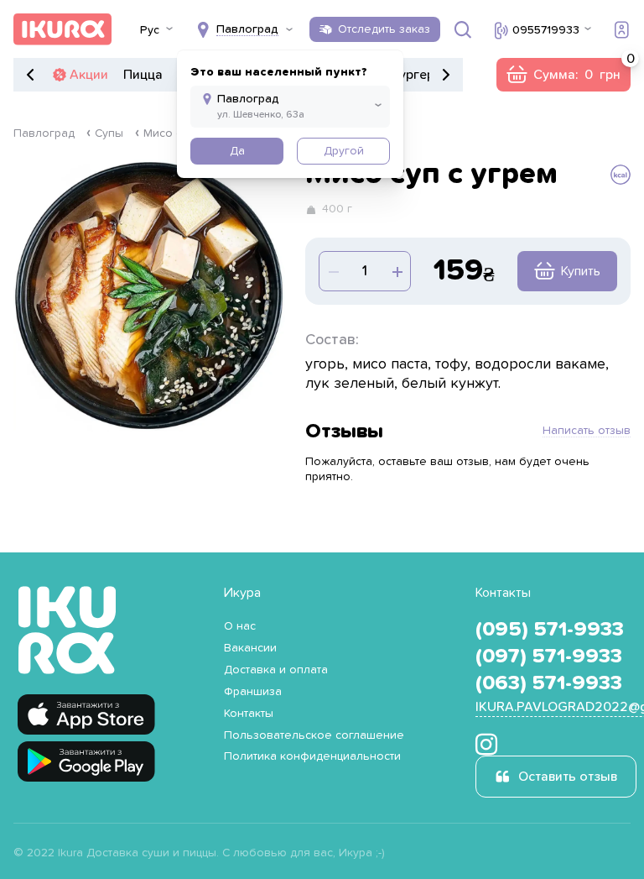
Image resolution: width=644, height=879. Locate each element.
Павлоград (44, 133)
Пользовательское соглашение (314, 735)
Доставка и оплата (276, 670)
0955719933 (545, 30)
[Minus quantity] (397, 271)
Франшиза (253, 692)
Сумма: (563, 74)
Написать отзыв (587, 431)
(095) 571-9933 (549, 630)
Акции (89, 74)
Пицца (143, 74)
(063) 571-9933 (548, 683)
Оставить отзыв (567, 776)
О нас (240, 626)
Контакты (248, 713)
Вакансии (250, 648)
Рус (149, 30)
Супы (109, 133)
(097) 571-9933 (548, 656)
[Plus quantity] (333, 271)
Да (237, 151)
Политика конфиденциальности (312, 756)
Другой (344, 151)
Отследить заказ (384, 29)
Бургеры (417, 74)
